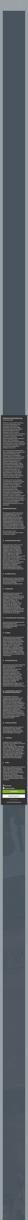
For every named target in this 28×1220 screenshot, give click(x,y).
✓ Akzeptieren (14, 791)
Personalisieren (14, 799)
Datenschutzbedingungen (14, 802)
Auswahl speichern (13, 796)
